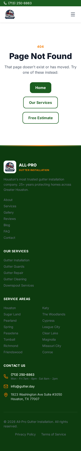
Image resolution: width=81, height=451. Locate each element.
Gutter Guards (14, 266)
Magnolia (49, 339)
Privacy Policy (25, 434)
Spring (8, 327)
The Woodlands (53, 314)
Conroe (47, 352)
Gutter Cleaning (15, 279)
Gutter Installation (16, 260)
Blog (7, 225)
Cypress (48, 320)
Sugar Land (12, 314)
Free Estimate (40, 118)
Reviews (10, 219)
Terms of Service (53, 434)
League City (51, 327)
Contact (9, 237)
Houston (10, 308)
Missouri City (51, 346)
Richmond (11, 346)
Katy (45, 308)
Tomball (9, 339)
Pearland (10, 320)
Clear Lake (50, 333)
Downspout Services (19, 285)
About (8, 200)
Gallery (9, 212)
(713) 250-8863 (20, 3)
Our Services (40, 102)
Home (40, 87)
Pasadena (11, 333)
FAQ (7, 231)
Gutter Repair (13, 273)
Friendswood (13, 352)
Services (10, 206)
